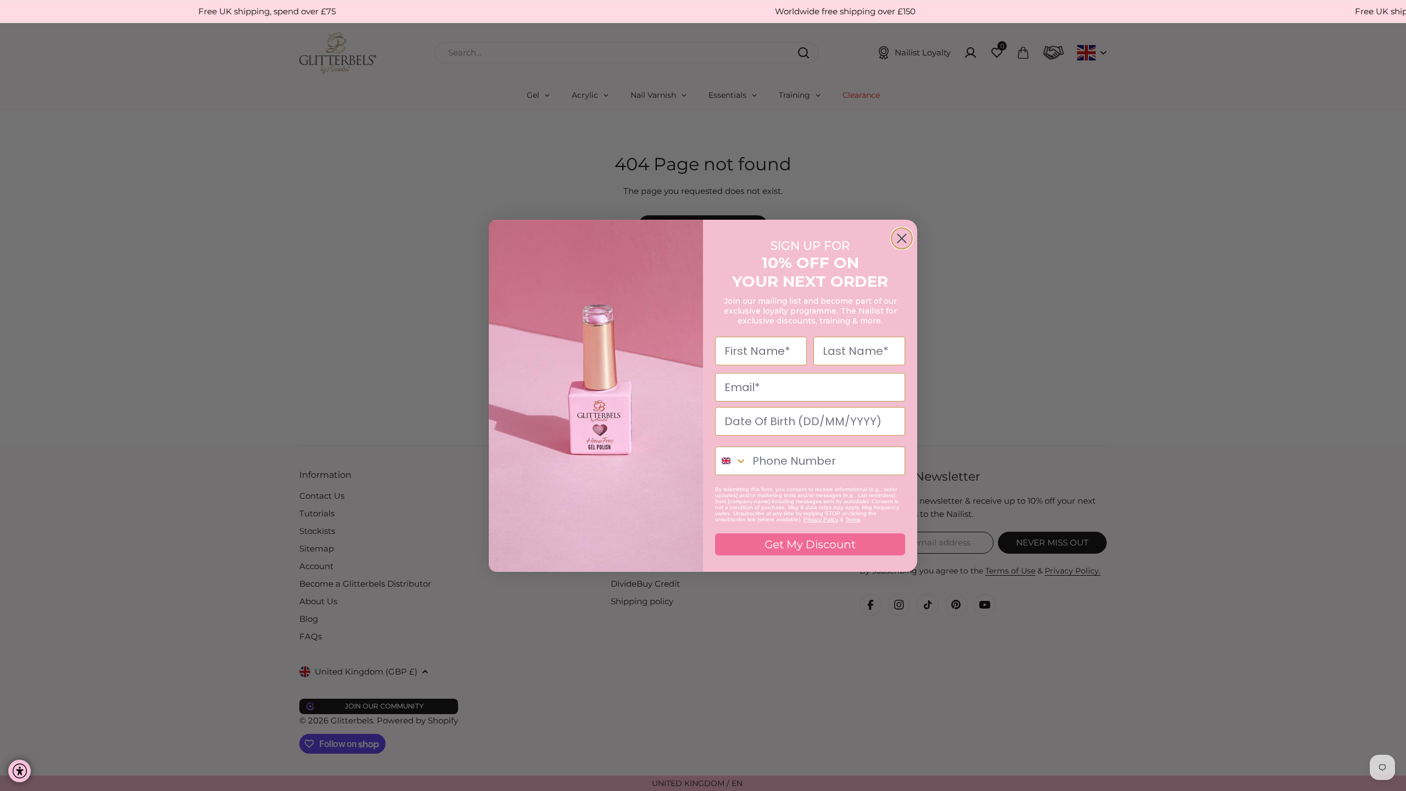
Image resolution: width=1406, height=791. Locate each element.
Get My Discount (810, 544)
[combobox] (731, 461)
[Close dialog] (901, 238)
